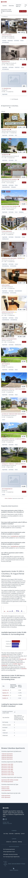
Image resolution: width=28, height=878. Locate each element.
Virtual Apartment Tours (9, 851)
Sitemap (20, 841)
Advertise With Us (18, 5)
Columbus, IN (5, 656)
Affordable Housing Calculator (10, 854)
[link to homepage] (14, 808)
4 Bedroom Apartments (7, 759)
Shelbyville (4, 665)
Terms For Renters (16, 863)
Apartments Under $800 (7, 769)
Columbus (10, 498)
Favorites (11, 5)
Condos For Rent (5, 788)
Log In (26, 5)
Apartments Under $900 (7, 771)
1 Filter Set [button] (23, 11)
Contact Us (8, 841)
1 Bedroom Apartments (7, 754)
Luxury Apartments (6, 790)
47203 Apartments (5, 795)
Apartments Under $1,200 (7, 774)
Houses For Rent (5, 787)
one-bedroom (15, 536)
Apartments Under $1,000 (7, 773)
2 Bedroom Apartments (7, 755)
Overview (11, 833)
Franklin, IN (5, 698)
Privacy (23, 863)
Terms (9, 863)
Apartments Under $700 (7, 767)
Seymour (20, 664)
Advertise (14, 841)
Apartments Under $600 (7, 766)
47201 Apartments (5, 797)
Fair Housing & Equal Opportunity (11, 856)
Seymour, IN (5, 692)
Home (6, 498)
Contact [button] (24, 37)
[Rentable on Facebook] (4, 819)
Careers (5, 5)
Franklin (15, 664)
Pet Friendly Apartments (7, 781)
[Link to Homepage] (4, 2)
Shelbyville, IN (5, 695)
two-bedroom (14, 546)
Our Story (5, 833)
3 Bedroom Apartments (7, 757)
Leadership (17, 833)
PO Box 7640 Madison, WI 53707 (7, 822)
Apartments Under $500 (7, 764)
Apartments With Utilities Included (9, 780)
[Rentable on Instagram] (6, 819)
